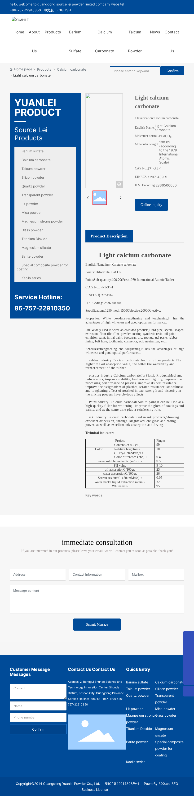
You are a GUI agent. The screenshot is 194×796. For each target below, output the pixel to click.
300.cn (164, 784)
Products (44, 69)
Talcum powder (33, 169)
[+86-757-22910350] (188, 668)
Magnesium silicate (36, 248)
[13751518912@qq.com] (188, 636)
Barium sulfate (33, 151)
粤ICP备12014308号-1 (122, 784)
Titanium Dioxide (34, 239)
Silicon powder (33, 177)
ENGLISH (64, 10)
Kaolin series (31, 278)
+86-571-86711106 (103, 698)
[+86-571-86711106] (188, 658)
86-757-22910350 (42, 308)
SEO (175, 784)
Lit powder (30, 204)
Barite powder (32, 256)
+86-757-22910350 (25, 10)
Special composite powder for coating (42, 267)
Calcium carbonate (71, 69)
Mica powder (32, 212)
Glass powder (32, 230)
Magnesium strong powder (42, 221)
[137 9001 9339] (188, 647)
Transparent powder (37, 195)
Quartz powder (33, 186)
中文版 (49, 10)
